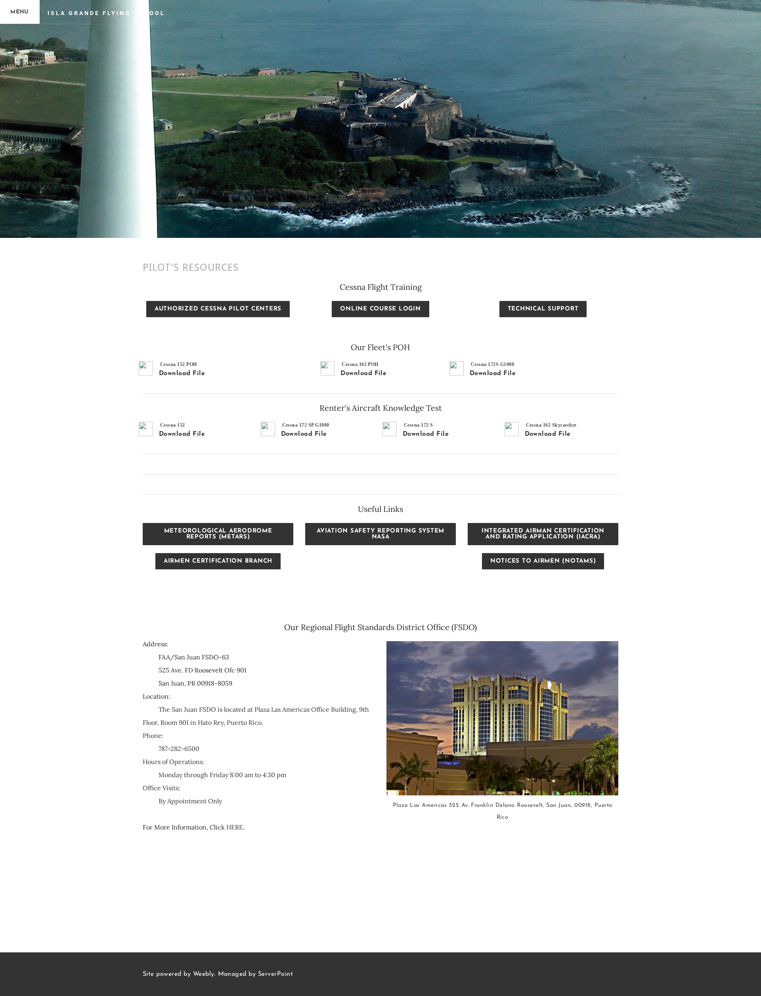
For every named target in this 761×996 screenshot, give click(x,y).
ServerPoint (275, 974)
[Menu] (20, 12)
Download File (182, 373)
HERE (234, 827)
